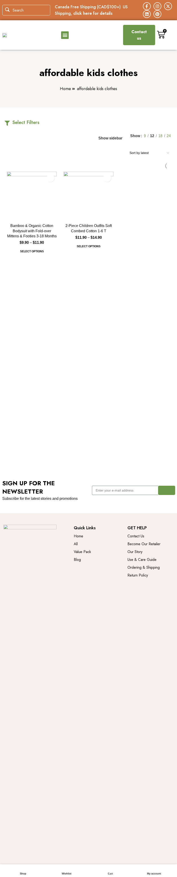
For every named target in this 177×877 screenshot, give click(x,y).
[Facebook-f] (147, 6)
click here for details (92, 13)
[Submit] (166, 490)
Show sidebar (110, 138)
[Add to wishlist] (50, 178)
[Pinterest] (157, 14)
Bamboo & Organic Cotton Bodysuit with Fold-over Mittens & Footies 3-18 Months (32, 231)
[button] (65, 35)
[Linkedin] (147, 14)
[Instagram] (157, 6)
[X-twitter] (168, 6)
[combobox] (26, 10)
